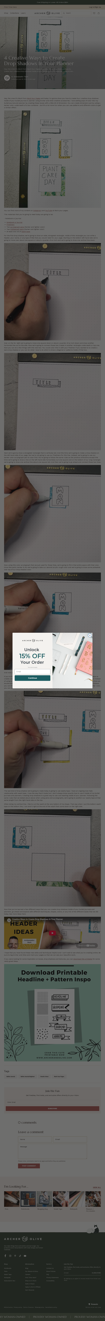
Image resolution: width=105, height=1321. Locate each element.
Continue (32, 678)
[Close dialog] (90, 635)
